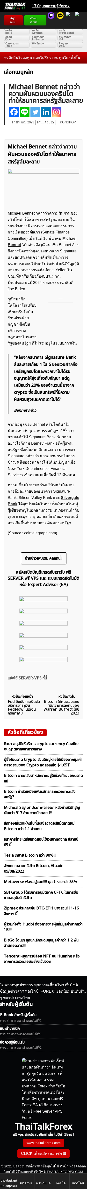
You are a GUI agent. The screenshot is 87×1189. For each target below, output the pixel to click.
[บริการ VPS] (69, 20)
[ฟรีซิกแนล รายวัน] (51, 20)
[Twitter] (35, 112)
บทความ (26, 1183)
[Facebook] (14, 112)
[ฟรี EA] (78, 20)
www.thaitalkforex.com (44, 1143)
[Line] (24, 112)
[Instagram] (56, 112)
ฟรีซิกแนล (43, 1183)
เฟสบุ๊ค (61, 1183)
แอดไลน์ (78, 1183)
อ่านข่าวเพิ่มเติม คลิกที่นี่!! (43, 558)
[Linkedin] (46, 112)
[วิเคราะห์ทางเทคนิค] (60, 20)
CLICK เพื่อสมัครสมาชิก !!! (43, 1153)
